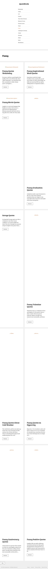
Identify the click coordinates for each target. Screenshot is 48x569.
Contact (32, 567)
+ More (2, 563)
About (28, 567)
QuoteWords (24, 4)
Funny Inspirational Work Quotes (35, 72)
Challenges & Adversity (22, 30)
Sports (19, 40)
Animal (19, 33)
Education (20, 35)
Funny (19, 28)
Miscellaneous (20, 42)
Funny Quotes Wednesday (8, 72)
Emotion (19, 16)
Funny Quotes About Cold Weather (10, 423)
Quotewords (6, 567)
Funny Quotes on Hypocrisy (34, 423)
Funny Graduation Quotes (34, 188)
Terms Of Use (44, 567)
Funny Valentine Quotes (34, 305)
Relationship (20, 9)
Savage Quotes (8, 215)
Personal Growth (21, 23)
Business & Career (21, 21)
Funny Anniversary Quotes (10, 540)
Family (19, 11)
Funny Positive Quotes (36, 539)
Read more (5, 87)
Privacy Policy (37, 567)
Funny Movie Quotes (10, 102)
